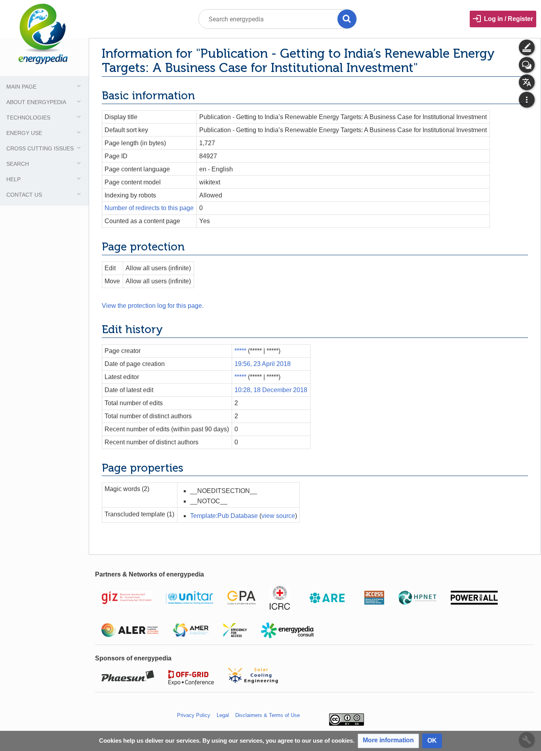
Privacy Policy (193, 715)
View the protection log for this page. (153, 305)
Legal (223, 715)
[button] (388, 741)
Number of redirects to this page (149, 208)
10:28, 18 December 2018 (270, 390)
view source (278, 515)
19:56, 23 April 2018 (262, 363)
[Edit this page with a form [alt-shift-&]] (527, 47)
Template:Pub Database (224, 515)
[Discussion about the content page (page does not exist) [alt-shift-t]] (527, 65)
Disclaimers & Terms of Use (267, 715)
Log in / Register (508, 18)
